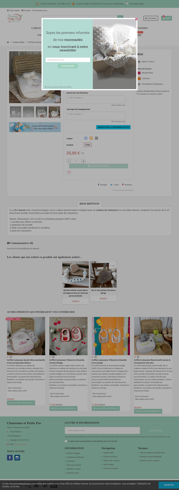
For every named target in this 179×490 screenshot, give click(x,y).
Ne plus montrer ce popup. (59, 87)
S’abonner (68, 66)
